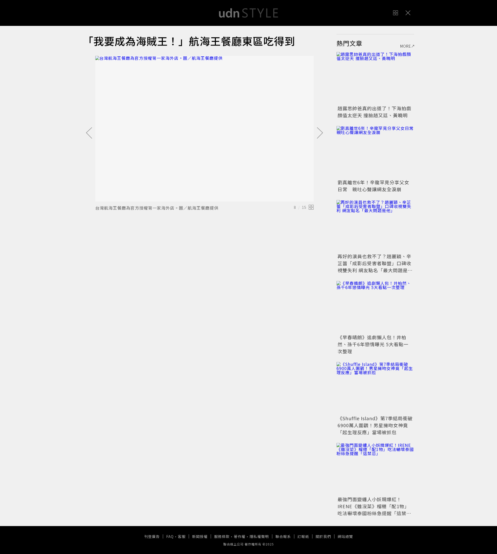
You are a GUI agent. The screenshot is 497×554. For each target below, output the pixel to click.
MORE (405, 46)
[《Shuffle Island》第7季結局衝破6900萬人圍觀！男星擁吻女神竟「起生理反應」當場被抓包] (375, 388)
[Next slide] (320, 133)
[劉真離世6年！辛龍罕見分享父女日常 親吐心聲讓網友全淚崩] (375, 152)
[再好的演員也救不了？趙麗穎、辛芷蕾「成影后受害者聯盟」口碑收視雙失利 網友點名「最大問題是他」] (375, 226)
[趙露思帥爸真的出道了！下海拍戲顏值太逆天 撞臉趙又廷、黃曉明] (375, 78)
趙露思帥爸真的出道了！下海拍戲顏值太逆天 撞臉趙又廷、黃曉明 (374, 112)
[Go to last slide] (89, 133)
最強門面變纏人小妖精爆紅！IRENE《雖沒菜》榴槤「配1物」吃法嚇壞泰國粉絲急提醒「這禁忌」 (373, 509)
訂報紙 (303, 536)
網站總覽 (345, 536)
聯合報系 (283, 536)
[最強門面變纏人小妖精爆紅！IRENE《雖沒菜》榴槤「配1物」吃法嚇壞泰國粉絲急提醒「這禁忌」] (375, 469)
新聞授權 (200, 536)
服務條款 (222, 536)
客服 (182, 536)
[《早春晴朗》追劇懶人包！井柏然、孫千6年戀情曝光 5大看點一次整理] (375, 307)
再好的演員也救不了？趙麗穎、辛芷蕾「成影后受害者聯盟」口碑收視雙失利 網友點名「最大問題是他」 (374, 266)
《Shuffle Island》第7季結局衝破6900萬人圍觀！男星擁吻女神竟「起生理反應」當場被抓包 (375, 425)
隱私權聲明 (259, 536)
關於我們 (323, 536)
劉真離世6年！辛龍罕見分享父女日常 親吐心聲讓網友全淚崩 (373, 186)
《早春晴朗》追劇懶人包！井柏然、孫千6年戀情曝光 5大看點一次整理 (373, 344)
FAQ (170, 536)
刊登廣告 (152, 536)
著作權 (239, 536)
